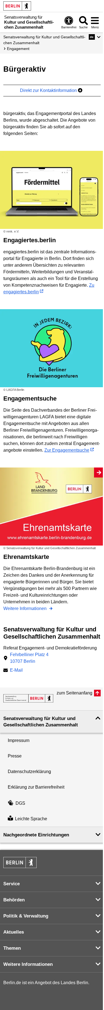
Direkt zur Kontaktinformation (49, 90)
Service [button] (11, 883)
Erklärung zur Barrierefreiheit (36, 787)
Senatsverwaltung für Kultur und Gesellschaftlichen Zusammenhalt (44, 40)
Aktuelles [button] (13, 932)
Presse (15, 756)
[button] (95, 37)
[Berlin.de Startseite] (17, 6)
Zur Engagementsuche (66, 450)
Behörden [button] (14, 899)
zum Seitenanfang (74, 693)
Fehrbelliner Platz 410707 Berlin (29, 658)
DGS (20, 803)
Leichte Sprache (31, 818)
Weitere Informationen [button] (28, 964)
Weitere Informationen (25, 608)
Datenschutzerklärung (29, 771)
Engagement (18, 48)
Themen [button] (12, 948)
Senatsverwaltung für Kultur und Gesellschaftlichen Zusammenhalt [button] (40, 722)
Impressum (18, 740)
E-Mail (16, 671)
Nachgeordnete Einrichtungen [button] (36, 835)
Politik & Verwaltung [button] (25, 916)
